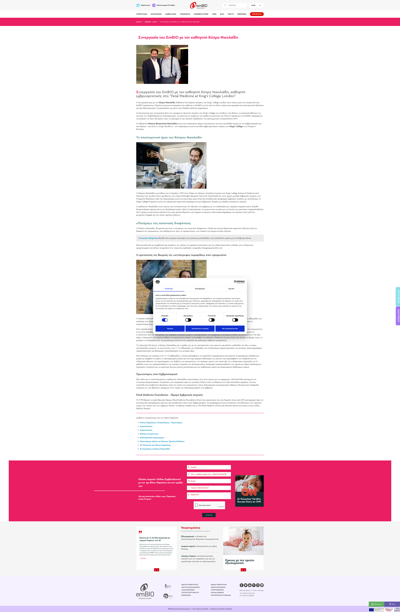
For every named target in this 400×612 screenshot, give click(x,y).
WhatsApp (378, 604)
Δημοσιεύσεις (146, 426)
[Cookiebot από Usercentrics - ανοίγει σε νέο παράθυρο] (235, 281)
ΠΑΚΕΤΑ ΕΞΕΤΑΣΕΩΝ (218, 587)
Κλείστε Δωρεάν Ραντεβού (166, 5)
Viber (393, 604)
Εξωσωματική (187, 536)
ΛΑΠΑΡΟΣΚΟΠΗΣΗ (188, 590)
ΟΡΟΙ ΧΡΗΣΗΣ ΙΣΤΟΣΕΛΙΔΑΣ (221, 595)
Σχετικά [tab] (231, 289)
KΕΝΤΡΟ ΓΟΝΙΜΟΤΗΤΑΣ (189, 585)
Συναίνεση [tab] (169, 289)
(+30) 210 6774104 (248, 593)
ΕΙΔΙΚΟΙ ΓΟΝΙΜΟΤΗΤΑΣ (219, 585)
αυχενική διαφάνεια (149, 238)
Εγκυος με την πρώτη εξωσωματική (239, 561)
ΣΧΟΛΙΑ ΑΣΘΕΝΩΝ (217, 592)
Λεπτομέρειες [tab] (200, 289)
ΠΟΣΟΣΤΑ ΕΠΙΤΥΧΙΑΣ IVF (190, 592)
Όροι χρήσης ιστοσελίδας (200, 609)
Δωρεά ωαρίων (188, 546)
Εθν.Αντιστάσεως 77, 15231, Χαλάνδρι (252, 590)
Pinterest (254, 585)
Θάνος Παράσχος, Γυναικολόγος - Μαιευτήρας (161, 422)
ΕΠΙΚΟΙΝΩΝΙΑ (257, 14)
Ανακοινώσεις (146, 430)
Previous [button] (155, 569)
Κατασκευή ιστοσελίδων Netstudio (221, 609)
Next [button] (157, 569)
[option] (157, 547)
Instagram (258, 585)
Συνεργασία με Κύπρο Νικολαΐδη (155, 449)
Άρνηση (170, 328)
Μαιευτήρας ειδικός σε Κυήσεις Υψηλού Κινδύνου (162, 441)
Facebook (241, 585)
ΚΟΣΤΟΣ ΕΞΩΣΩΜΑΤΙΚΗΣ (190, 587)
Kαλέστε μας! (145, 5)
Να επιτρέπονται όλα (230, 328)
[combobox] (256, 5)
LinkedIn (262, 585)
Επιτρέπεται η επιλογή (200, 328)
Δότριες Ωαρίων (188, 556)
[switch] (188, 320)
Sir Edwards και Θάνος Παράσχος (155, 445)
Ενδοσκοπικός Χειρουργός (152, 437)
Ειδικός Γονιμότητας (149, 434)
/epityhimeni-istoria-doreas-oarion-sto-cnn (249, 490)
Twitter (246, 585)
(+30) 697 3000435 (248, 595)
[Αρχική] (145, 591)
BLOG (222, 14)
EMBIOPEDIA (242, 14)
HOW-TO (231, 14)
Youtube (250, 585)
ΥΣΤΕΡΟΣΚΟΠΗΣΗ (217, 590)
